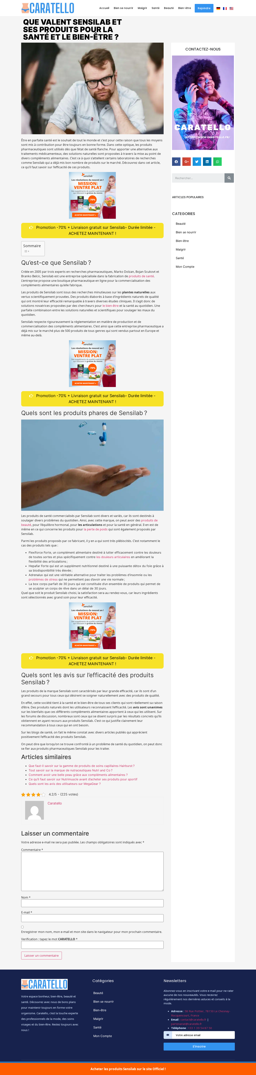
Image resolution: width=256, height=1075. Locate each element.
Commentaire (32, 849)
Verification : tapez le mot (49, 939)
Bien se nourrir (123, 8)
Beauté (169, 8)
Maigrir (142, 8)
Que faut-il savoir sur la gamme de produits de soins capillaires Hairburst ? (82, 766)
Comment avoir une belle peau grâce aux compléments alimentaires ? (78, 775)
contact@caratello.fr (193, 1019)
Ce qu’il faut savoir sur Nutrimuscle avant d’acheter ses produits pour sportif (83, 779)
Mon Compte (185, 266)
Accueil (104, 8)
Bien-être (184, 8)
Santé (155, 8)
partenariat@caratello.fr (186, 1024)
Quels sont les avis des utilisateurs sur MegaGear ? (65, 784)
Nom (26, 897)
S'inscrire (199, 1046)
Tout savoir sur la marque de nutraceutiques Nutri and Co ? (70, 770)
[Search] (229, 178)
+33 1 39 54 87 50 (200, 1028)
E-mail (26, 912)
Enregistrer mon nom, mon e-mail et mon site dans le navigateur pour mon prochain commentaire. (91, 931)
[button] (204, 8)
